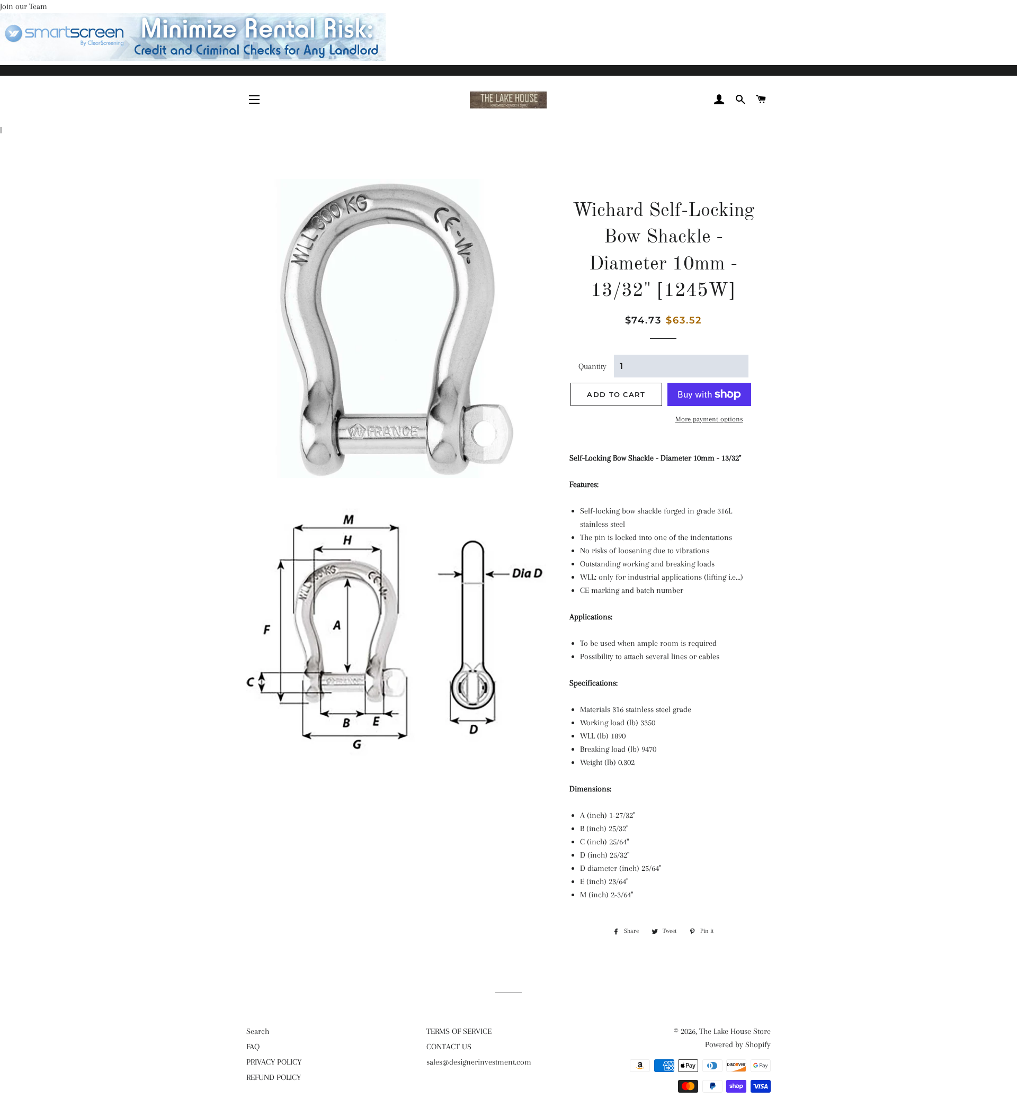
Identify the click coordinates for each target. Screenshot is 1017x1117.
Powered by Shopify (738, 1044)
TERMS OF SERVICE (459, 1031)
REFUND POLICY (273, 1077)
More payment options (709, 419)
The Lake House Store (735, 1031)
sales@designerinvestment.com (478, 1062)
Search (257, 1031)
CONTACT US (448, 1046)
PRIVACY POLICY (273, 1062)
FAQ (253, 1046)
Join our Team (23, 6)
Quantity (592, 366)
